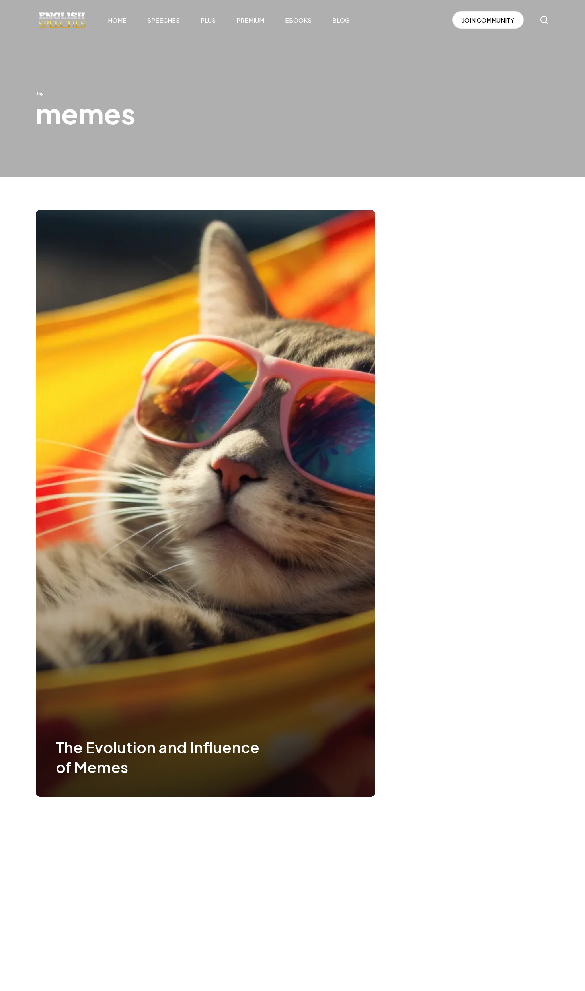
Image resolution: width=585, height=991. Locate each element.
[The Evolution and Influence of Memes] (205, 503)
